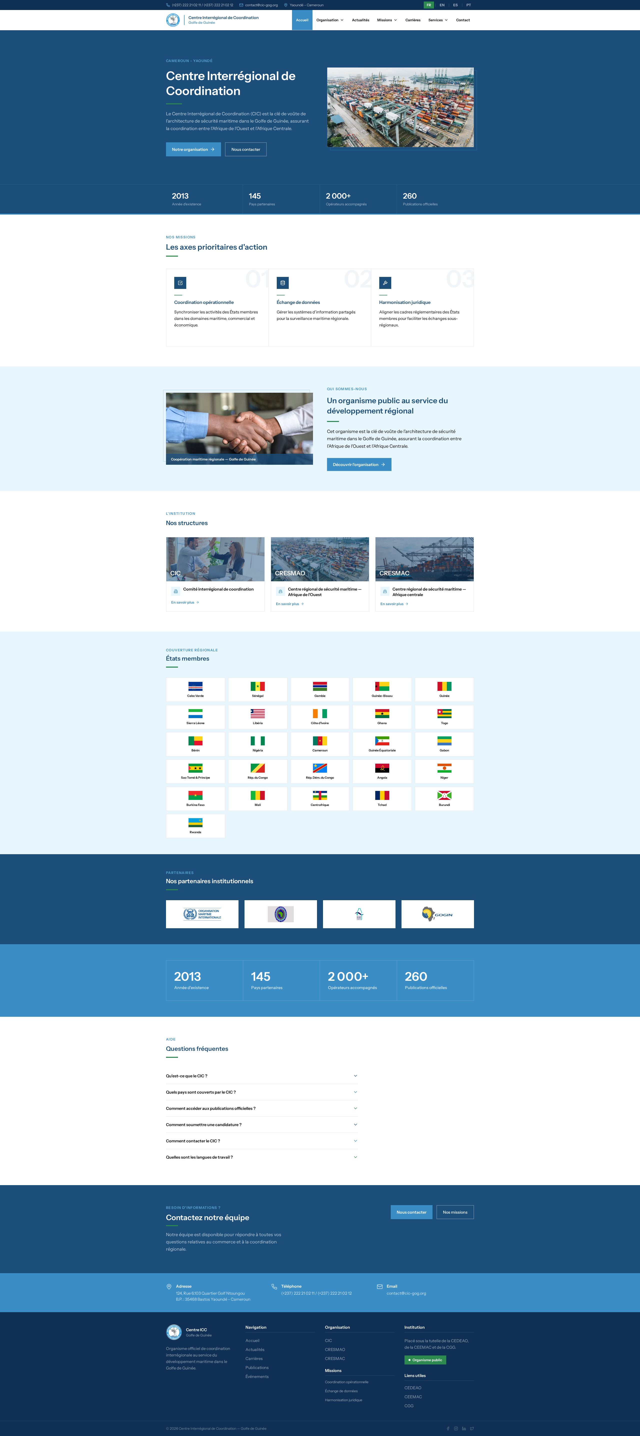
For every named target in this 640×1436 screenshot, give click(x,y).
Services (435, 20)
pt (468, 5)
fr (429, 5)
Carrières (413, 20)
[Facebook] (448, 1428)
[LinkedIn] (464, 1428)
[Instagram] (456, 1428)
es (455, 5)
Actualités (360, 20)
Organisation (327, 20)
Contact (463, 20)
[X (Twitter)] (472, 1428)
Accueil (302, 20)
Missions (384, 20)
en (442, 5)
